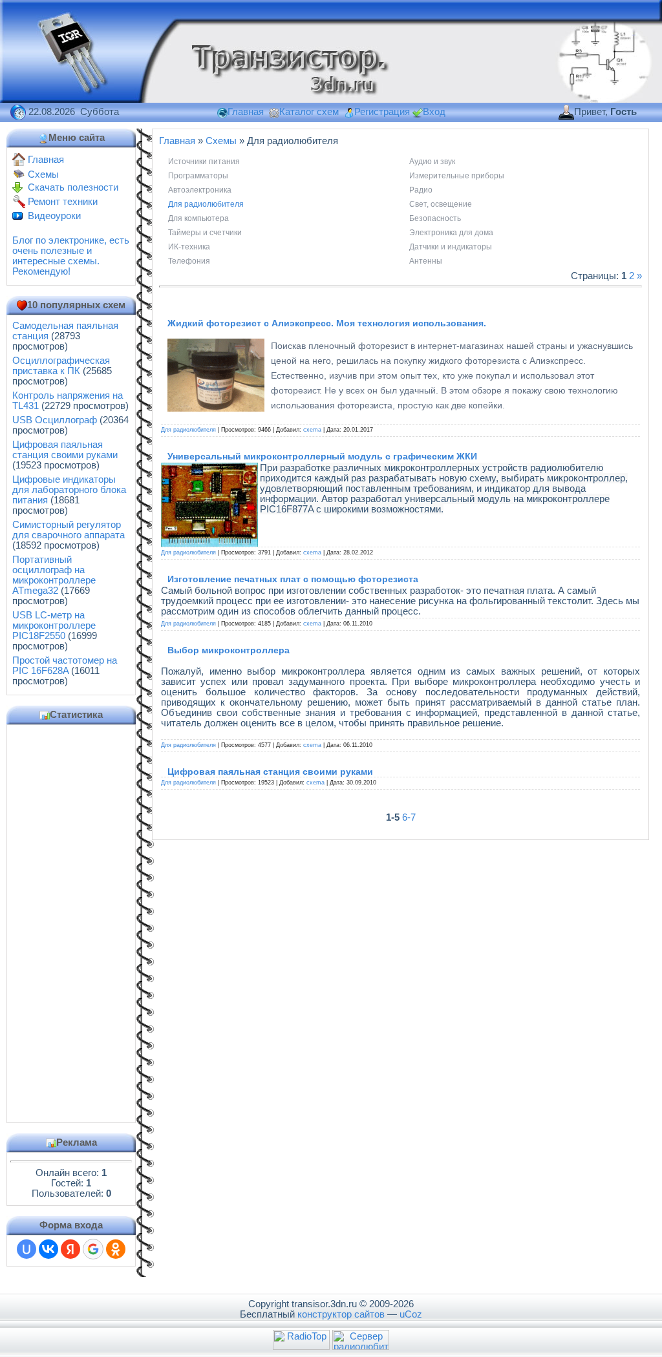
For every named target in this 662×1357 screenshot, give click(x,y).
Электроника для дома (451, 232)
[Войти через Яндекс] (70, 1249)
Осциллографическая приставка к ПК (61, 365)
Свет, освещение (440, 204)
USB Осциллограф (54, 420)
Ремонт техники (63, 201)
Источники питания (204, 161)
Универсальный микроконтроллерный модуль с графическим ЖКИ (322, 456)
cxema (312, 429)
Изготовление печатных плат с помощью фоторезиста (292, 579)
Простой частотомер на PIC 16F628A (64, 665)
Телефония (189, 261)
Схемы (43, 174)
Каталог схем (309, 112)
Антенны (425, 261)
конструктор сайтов (341, 1314)
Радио (420, 190)
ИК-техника (189, 246)
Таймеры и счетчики (205, 232)
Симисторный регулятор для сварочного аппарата (68, 530)
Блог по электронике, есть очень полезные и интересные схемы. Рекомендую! (70, 256)
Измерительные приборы (456, 175)
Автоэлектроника (199, 190)
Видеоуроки (54, 216)
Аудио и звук (432, 161)
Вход (434, 112)
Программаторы (198, 175)
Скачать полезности (73, 187)
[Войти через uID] (26, 1249)
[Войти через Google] (93, 1249)
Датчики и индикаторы (450, 246)
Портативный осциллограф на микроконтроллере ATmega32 (54, 575)
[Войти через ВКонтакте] (48, 1249)
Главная (246, 112)
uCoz (411, 1314)
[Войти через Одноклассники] (115, 1249)
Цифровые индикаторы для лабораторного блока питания (69, 489)
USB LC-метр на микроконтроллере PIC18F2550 (54, 625)
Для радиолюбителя (206, 204)
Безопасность (435, 218)
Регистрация (382, 112)
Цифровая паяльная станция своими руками (65, 449)
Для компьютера (198, 218)
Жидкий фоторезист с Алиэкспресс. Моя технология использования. (326, 323)
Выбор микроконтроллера (228, 650)
